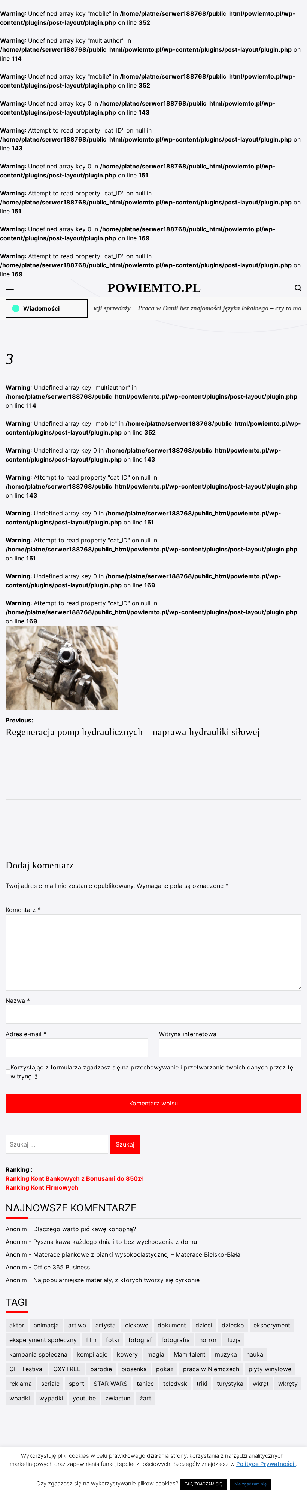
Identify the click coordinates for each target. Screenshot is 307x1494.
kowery (127, 1354)
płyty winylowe (270, 1369)
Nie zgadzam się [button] (250, 1484)
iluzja (233, 1340)
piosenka (134, 1369)
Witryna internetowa (187, 1034)
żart (145, 1398)
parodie (101, 1369)
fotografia (175, 1340)
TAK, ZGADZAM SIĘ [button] (203, 1484)
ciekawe (136, 1325)
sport (76, 1383)
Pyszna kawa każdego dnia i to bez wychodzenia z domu (115, 1241)
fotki (112, 1340)
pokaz (165, 1369)
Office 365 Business (61, 1267)
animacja (46, 1325)
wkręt (261, 1383)
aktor (16, 1325)
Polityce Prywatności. (266, 1463)
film (91, 1340)
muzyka (226, 1354)
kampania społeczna (38, 1354)
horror (208, 1340)
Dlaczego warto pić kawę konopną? (84, 1229)
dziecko (233, 1325)
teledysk (175, 1383)
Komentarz (23, 909)
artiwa (77, 1325)
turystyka (230, 1383)
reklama (20, 1383)
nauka (254, 1354)
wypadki (51, 1398)
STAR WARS (110, 1383)
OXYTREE (67, 1369)
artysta (105, 1325)
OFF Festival (26, 1369)
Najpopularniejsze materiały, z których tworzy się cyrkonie (116, 1280)
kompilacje (92, 1354)
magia (155, 1354)
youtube (84, 1398)
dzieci (203, 1325)
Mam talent (190, 1354)
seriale (50, 1383)
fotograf (140, 1340)
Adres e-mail (26, 1034)
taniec (145, 1383)
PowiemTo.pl (154, 288)
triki (202, 1383)
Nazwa (18, 1000)
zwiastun (117, 1398)
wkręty (288, 1383)
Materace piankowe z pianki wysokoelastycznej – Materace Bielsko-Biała (136, 1254)
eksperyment (271, 1325)
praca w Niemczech (211, 1369)
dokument (172, 1325)
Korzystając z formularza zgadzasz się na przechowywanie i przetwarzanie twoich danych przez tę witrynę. (151, 1072)
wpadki (19, 1398)
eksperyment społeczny (43, 1340)
